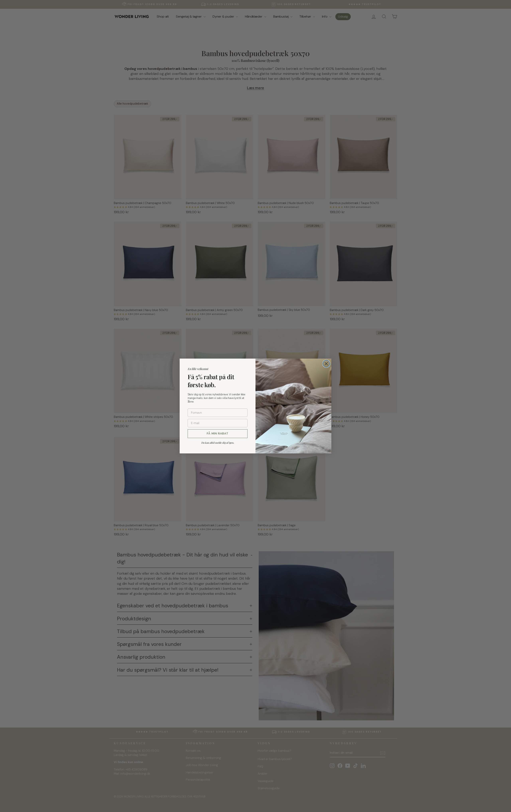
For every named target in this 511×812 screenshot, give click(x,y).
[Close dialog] (326, 363)
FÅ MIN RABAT (217, 433)
